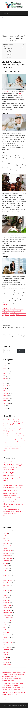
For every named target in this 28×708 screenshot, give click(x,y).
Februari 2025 (7, 575)
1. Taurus (9, 51)
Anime (5, 363)
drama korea (12, 481)
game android (9, 485)
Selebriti (5, 400)
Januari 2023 (6, 637)
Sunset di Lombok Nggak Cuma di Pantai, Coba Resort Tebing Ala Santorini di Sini (14, 441)
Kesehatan (6, 386)
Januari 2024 (6, 607)
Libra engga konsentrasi (10, 50)
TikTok (5, 513)
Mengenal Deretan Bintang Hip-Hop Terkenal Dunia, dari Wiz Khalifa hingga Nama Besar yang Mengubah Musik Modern (13, 674)
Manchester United (9, 501)
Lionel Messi (6, 499)
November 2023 (7, 612)
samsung (19, 511)
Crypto (8, 472)
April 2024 (6, 600)
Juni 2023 (5, 625)
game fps (19, 485)
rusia (14, 511)
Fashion (5, 373)
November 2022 (7, 642)
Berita (5, 366)
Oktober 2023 (7, 615)
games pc (6, 495)
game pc (7, 493)
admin (16, 40)
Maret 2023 (6, 632)
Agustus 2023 (7, 620)
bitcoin (6, 467)
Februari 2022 (7, 664)
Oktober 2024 (7, 585)
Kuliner (5, 388)
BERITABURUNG (6, 91)
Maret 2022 (6, 662)
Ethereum (6, 483)
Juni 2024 (5, 595)
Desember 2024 (7, 580)
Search (21, 351)
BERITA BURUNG (12, 465)
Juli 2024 (5, 593)
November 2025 (7, 553)
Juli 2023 (5, 622)
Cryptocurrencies (9, 475)
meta (17, 501)
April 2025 (6, 570)
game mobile (8, 487)
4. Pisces (9, 55)
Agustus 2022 (7, 649)
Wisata (5, 408)
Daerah (5, 371)
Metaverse (8, 504)
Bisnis (4, 368)
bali (10, 462)
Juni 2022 (5, 654)
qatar (5, 511)
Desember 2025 (7, 550)
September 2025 (7, 558)
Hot (5, 320)
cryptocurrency (11, 478)
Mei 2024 (5, 597)
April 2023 (6, 630)
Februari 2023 (7, 635)
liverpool (13, 499)
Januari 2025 (6, 578)
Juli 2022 (5, 652)
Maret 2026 (6, 543)
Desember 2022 (7, 640)
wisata (14, 515)
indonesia (7, 497)
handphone (14, 495)
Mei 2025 (5, 568)
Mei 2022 (5, 657)
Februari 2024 (7, 605)
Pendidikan (6, 398)
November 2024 (7, 583)
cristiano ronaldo (8, 469)
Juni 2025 (5, 565)
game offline (18, 487)
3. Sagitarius (9, 54)
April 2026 (6, 541)
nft (15, 504)
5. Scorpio (9, 57)
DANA (5, 480)
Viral (4, 405)
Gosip (4, 381)
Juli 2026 (5, 533)
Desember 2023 (7, 610)
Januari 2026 (6, 548)
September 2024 (7, 588)
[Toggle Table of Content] (23, 45)
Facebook (14, 483)
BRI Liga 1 (13, 467)
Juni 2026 (5, 536)
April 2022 (6, 659)
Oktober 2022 (6, 645)
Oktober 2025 (7, 555)
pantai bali (20, 504)
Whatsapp (7, 516)
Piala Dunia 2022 (11, 509)
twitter (10, 513)
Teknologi (6, 403)
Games (5, 378)
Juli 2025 (5, 563)
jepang (21, 497)
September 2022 (7, 647)
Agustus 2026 (7, 531)
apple (5, 462)
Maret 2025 (6, 573)
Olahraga (5, 393)
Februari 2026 (7, 546)
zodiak (20, 93)
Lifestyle (5, 390)
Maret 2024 (6, 602)
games (14, 493)
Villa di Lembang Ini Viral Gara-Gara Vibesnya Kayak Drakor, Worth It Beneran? (12, 448)
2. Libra (14, 53)
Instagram (15, 497)
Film (4, 376)
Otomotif (5, 395)
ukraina (16, 513)
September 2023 (7, 617)
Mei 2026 (5, 538)
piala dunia (7, 506)
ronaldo (9, 511)
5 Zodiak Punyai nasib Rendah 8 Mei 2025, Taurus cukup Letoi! (13, 47)
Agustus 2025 (7, 560)
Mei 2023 (5, 627)
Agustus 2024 (7, 590)
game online (10, 490)
